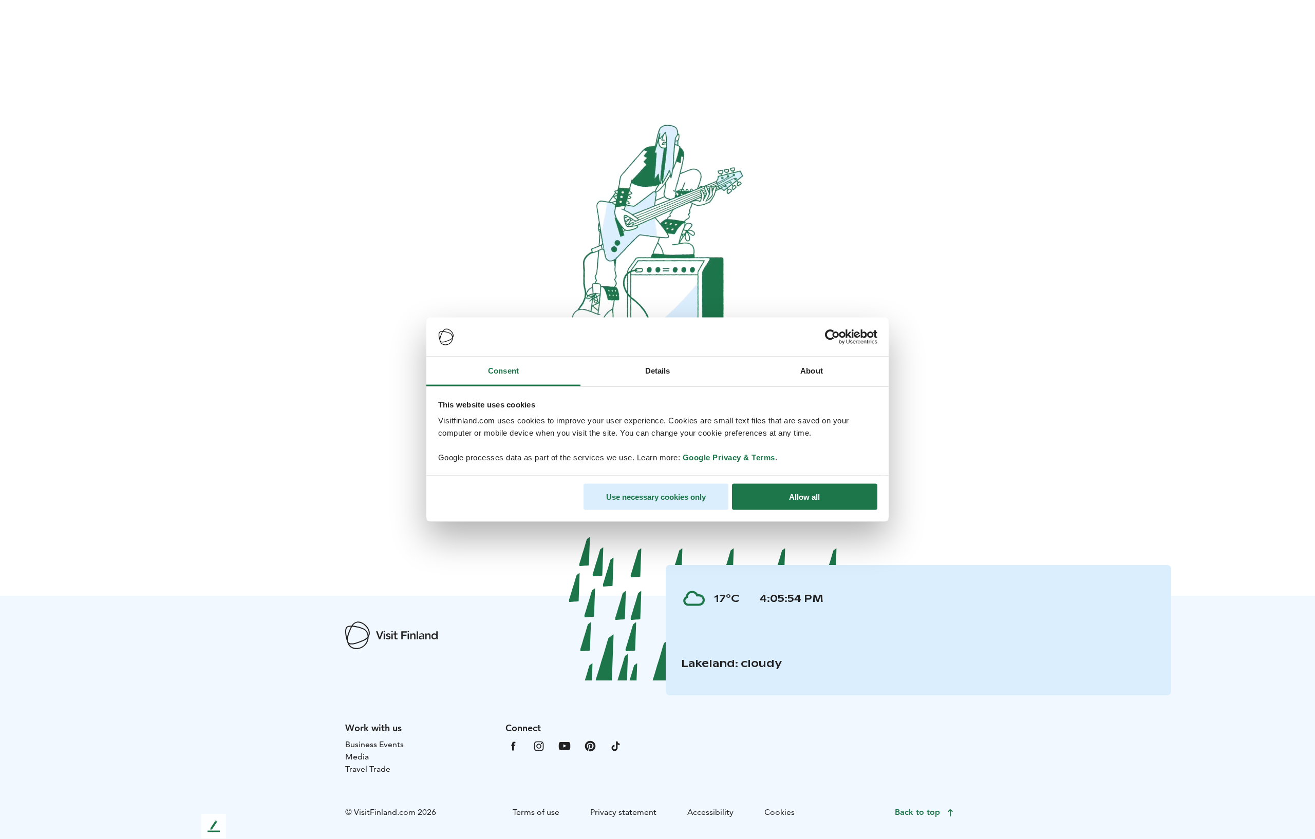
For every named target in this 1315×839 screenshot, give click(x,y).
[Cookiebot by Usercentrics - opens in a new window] (832, 337)
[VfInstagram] (539, 745)
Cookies (779, 812)
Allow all (804, 496)
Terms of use (536, 812)
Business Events (374, 744)
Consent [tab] (503, 370)
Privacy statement (623, 812)
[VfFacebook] (513, 745)
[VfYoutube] (564, 745)
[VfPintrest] (590, 745)
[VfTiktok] (616, 745)
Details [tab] (657, 370)
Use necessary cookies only (656, 496)
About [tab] (811, 370)
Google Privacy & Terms (729, 457)
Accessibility (710, 812)
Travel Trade (367, 769)
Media (357, 757)
